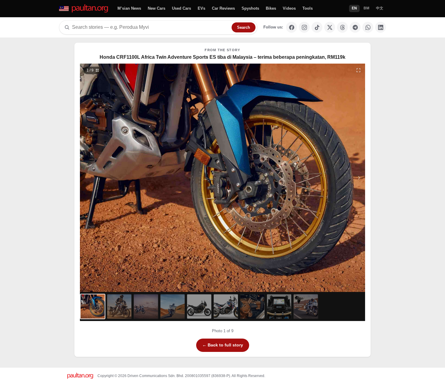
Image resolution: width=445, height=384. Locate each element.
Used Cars (181, 8)
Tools (307, 8)
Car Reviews (223, 8)
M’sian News (129, 8)
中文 (379, 8)
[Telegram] (355, 27)
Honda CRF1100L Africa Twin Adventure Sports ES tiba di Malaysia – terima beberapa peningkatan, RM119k (222, 57)
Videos (289, 8)
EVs (201, 8)
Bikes (271, 8)
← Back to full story (222, 345)
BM (366, 8)
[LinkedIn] (380, 27)
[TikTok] (317, 27)
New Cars (156, 8)
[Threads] (342, 27)
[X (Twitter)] (329, 27)
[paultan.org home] (84, 8)
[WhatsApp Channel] (367, 27)
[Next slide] (329, 178)
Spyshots (250, 8)
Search (243, 27)
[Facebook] (291, 27)
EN (354, 8)
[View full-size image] (358, 70)
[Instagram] (304, 27)
